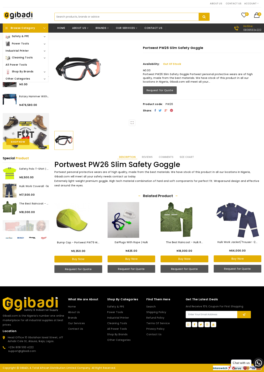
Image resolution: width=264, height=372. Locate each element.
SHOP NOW (18, 142)
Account (250, 3)
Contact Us (153, 334)
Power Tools (115, 312)
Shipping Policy (156, 312)
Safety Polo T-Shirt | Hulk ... (34, 169)
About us (216, 3)
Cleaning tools (117, 323)
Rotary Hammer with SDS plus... (34, 96)
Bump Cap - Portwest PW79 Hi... (78, 242)
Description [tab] (127, 157)
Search (151, 306)
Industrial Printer (118, 317)
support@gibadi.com (22, 351)
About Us (74, 312)
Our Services (76, 323)
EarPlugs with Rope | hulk (131, 242)
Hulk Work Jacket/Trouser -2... (237, 242)
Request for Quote (160, 90)
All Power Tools (117, 329)
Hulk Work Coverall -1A (34, 186)
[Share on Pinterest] (171, 110)
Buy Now (78, 259)
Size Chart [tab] (187, 157)
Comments (166, 157)
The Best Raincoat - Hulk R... (34, 203)
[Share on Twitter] (160, 110)
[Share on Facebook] (155, 110)
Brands (72, 317)
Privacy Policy (155, 329)
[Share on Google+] (166, 110)
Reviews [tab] (147, 157)
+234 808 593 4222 (21, 347)
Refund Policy (155, 317)
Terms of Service (158, 323)
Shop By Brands (117, 334)
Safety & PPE (115, 306)
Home (61, 28)
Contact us (234, 3)
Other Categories (119, 340)
